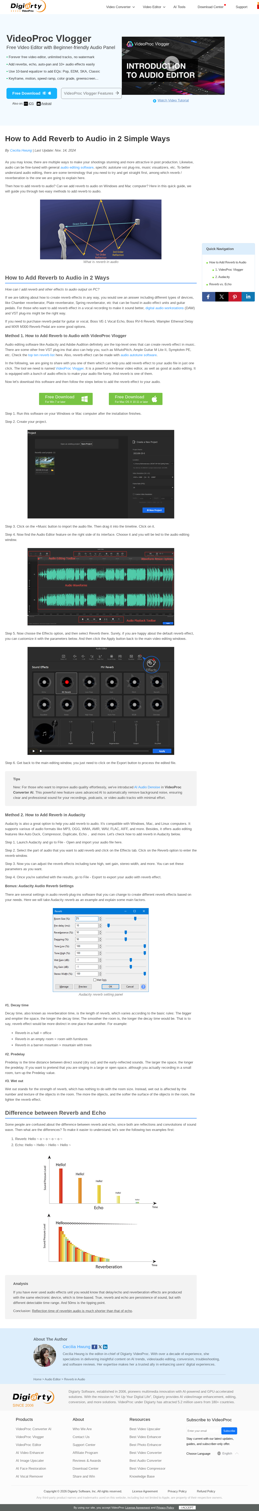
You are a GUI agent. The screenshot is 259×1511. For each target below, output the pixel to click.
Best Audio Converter (146, 1461)
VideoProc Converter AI (33, 1429)
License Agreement (145, 1491)
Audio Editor (53, 1379)
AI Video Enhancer (30, 1453)
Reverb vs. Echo (220, 284)
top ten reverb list (41, 355)
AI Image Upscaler (30, 1461)
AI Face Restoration (31, 1468)
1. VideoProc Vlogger (229, 269)
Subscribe (229, 1430)
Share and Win (84, 1476)
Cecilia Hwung (21, 150)
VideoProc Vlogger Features (88, 93)
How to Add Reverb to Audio (227, 262)
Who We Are (82, 1429)
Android (46, 103)
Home (37, 1379)
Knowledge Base (142, 1476)
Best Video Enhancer (145, 1437)
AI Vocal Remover (29, 1476)
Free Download (26, 93)
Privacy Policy (177, 1491)
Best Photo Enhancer (145, 1445)
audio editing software (77, 167)
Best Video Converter (146, 1453)
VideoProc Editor (28, 1445)
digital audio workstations (164, 308)
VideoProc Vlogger (70, 368)
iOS (31, 103)
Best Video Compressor (148, 1468)
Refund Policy (206, 1491)
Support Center (84, 1445)
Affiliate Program (85, 1453)
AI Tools (179, 7)
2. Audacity (222, 277)
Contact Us (81, 1437)
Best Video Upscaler (145, 1429)
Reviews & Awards (87, 1461)
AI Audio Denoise (147, 787)
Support (241, 7)
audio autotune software (139, 355)
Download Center (211, 7)
